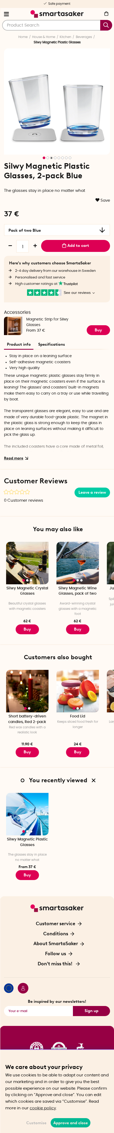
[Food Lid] (77, 691)
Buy (98, 330)
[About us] (57, 1048)
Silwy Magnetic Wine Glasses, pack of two (77, 591)
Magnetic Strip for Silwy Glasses (47, 322)
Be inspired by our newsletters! (57, 1001)
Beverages (84, 37)
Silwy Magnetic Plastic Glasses (27, 842)
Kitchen (65, 37)
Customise (36, 1123)
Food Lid (77, 716)
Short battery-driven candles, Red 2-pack (27, 719)
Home (23, 37)
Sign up (91, 1010)
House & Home (43, 37)
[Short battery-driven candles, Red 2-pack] (27, 691)
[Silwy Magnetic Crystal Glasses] (27, 563)
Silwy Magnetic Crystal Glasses (27, 591)
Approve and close (70, 1123)
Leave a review (92, 492)
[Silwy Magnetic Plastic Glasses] (27, 814)
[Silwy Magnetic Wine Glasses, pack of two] (77, 563)
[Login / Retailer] (21, 989)
